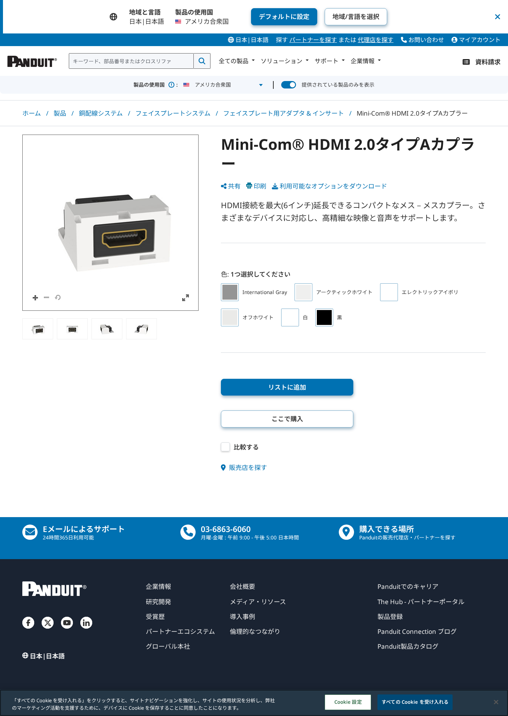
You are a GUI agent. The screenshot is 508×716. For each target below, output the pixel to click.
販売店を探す (247, 467)
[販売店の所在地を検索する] (346, 532)
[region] (254, 703)
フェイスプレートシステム (172, 113)
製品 (60, 113)
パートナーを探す (313, 40)
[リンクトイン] (86, 630)
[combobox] (131, 61)
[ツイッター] (48, 630)
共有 (234, 186)
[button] (110, 222)
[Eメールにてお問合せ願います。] (30, 532)
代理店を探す (375, 40)
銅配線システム (101, 113)
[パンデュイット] (32, 59)
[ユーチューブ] (67, 630)
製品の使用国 (156, 84)
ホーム (31, 113)
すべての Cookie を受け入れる (415, 702)
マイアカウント (479, 40)
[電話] (188, 532)
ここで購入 (287, 419)
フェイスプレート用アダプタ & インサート (283, 113)
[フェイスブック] (28, 630)
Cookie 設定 (348, 702)
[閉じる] (496, 702)
